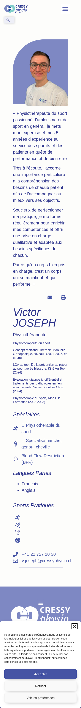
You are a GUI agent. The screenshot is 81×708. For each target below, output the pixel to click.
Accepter (40, 674)
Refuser (40, 686)
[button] (74, 626)
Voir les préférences (41, 698)
